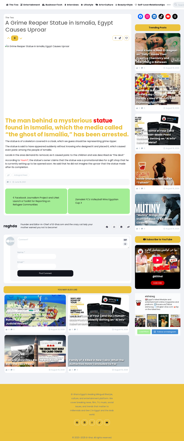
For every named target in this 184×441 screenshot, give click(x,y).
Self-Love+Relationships (151, 4)
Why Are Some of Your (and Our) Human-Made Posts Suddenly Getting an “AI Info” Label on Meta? (97, 319)
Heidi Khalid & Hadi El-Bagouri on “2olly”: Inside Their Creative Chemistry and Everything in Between (156, 56)
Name (21, 252)
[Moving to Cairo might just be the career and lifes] (152, 320)
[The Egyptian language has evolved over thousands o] (175, 320)
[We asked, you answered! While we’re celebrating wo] (140, 320)
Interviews (73, 4)
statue (102, 121)
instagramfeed (20, 175)
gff (8, 175)
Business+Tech (54, 4)
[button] (117, 38)
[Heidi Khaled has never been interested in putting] (163, 320)
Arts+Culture (106, 4)
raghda (10, 226)
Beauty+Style (125, 4)
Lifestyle (88, 4)
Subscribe (157, 283)
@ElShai (158, 276)
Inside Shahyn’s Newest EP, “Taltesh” (154, 180)
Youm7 (24, 160)
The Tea (13, 4)
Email (20, 262)
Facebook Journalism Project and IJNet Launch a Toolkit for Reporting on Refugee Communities (36, 201)
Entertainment (31, 4)
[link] (126, 38)
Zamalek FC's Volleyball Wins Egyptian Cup (96, 201)
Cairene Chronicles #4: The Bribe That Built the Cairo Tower (32, 362)
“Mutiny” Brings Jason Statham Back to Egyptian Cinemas (154, 219)
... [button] (169, 4)
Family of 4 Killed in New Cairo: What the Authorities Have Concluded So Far (96, 362)
